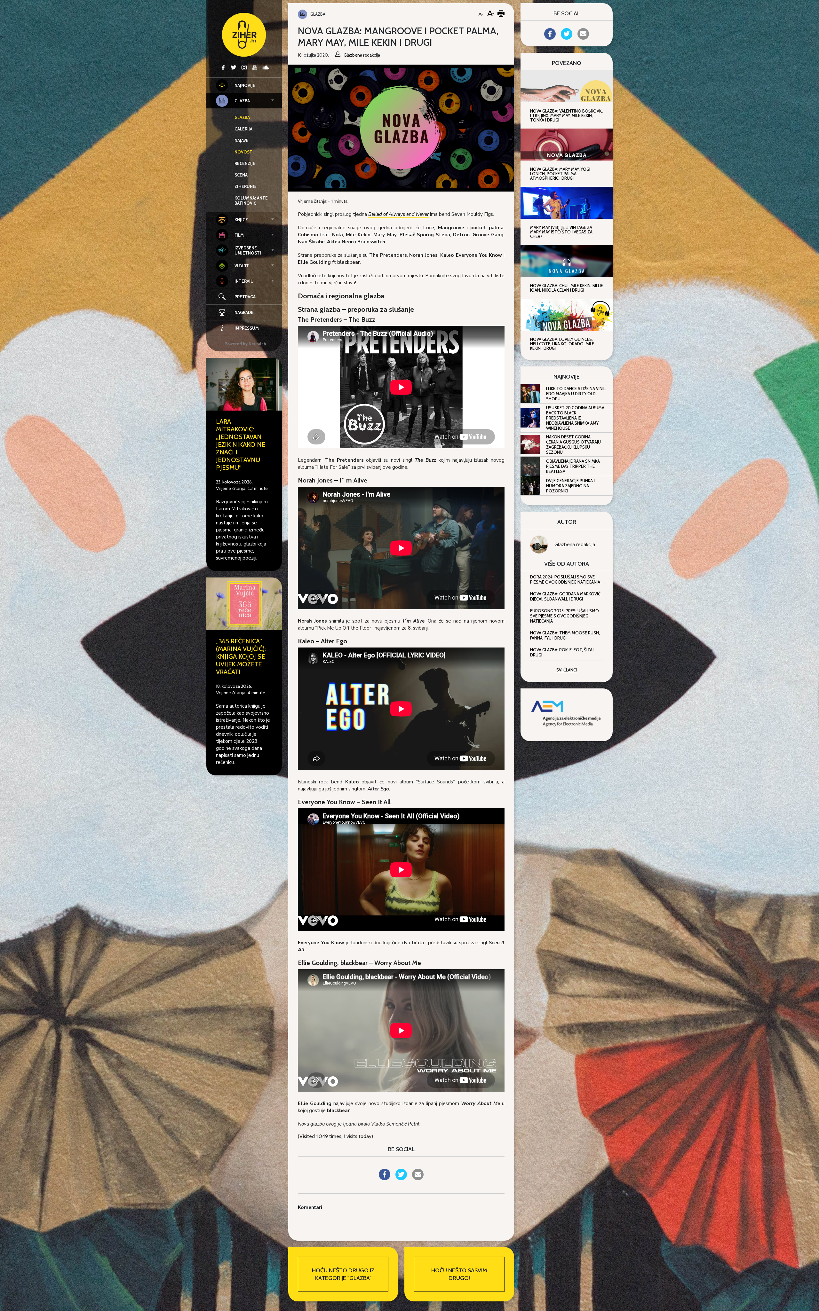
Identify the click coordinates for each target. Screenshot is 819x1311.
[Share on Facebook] (384, 1178)
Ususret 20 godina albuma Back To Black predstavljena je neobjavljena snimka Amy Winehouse (575, 418)
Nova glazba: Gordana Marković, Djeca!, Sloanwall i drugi (565, 596)
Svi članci (566, 669)
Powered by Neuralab (245, 343)
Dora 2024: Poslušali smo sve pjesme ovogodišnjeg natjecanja (565, 579)
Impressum (247, 328)
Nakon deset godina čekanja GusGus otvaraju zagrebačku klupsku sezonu (573, 444)
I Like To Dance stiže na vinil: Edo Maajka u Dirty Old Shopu (576, 393)
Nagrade (244, 312)
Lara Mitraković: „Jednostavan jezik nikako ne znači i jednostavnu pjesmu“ (240, 444)
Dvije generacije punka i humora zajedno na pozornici (570, 485)
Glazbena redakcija (574, 544)
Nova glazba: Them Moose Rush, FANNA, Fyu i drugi (565, 635)
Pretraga (245, 296)
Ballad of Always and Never (398, 214)
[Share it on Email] (418, 1178)
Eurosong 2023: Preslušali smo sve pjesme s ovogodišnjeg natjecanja (564, 616)
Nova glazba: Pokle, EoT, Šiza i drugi (562, 652)
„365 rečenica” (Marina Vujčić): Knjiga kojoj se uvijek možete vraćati (241, 656)
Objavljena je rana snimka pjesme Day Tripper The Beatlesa (573, 466)
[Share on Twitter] (401, 1178)
